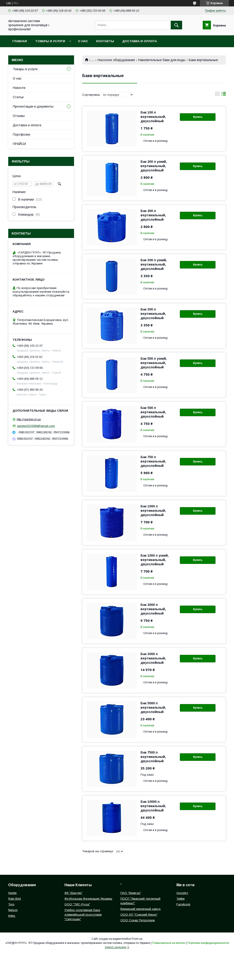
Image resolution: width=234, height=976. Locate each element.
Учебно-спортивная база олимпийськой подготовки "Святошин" (83, 914)
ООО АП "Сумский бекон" (138, 914)
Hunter (12, 893)
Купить (197, 117)
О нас (83, 41)
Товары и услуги (50, 41)
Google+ (182, 893)
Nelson (13, 910)
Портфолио (21, 134)
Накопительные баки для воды (161, 60)
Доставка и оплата (139, 41)
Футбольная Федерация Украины (88, 898)
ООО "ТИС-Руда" (77, 904)
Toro (11, 904)
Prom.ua (137, 938)
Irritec (11, 915)
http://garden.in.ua (29, 419)
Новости (19, 88)
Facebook (183, 904)
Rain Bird (14, 898)
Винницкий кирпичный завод (140, 909)
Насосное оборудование (116, 60)
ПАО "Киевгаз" (130, 893)
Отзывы (19, 116)
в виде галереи (217, 95)
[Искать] (176, 25)
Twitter (180, 898)
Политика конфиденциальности (208, 943)
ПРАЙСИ (19, 144)
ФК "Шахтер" (73, 893)
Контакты (105, 41)
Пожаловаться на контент (169, 943)
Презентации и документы (33, 106)
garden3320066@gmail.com (36, 426)
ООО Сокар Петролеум (137, 920)
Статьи (18, 97)
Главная (19, 41)
